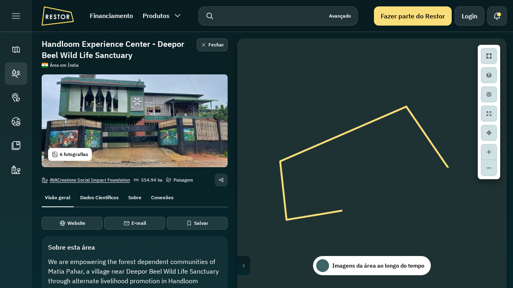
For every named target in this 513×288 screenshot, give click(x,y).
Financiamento (111, 16)
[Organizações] (16, 169)
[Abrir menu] (16, 16)
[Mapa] (16, 49)
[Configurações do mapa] (489, 94)
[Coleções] (16, 145)
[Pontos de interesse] (16, 97)
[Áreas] (16, 73)
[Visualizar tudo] (489, 114)
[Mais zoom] (489, 152)
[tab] (58, 196)
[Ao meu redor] (489, 133)
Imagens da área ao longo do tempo (378, 265)
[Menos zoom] (489, 168)
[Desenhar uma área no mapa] (489, 56)
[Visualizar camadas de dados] (489, 75)
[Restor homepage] (58, 16)
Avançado (340, 16)
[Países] (16, 121)
